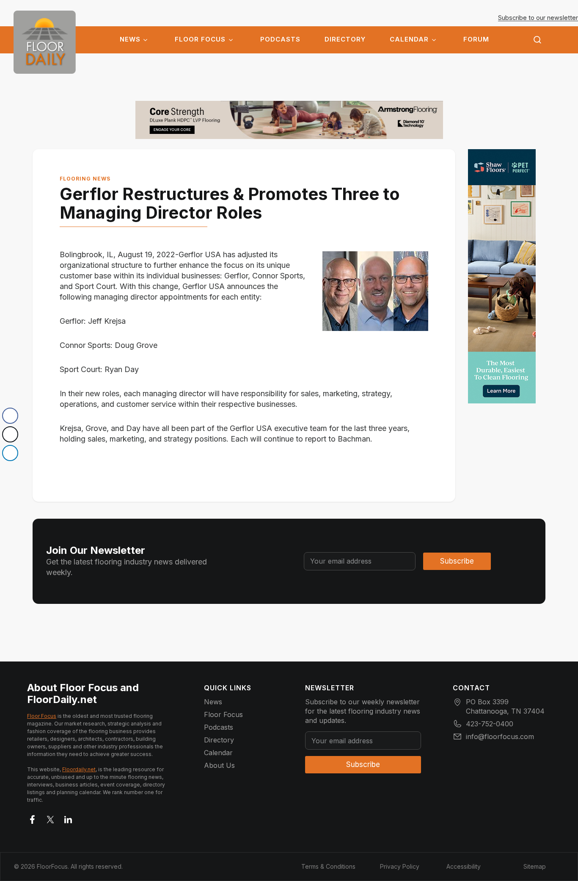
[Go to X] (50, 818)
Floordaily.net (79, 769)
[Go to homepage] (45, 42)
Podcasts (280, 39)
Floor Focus (200, 39)
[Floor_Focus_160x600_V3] (289, 120)
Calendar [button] (409, 39)
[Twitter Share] (10, 434)
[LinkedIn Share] (10, 453)
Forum (476, 39)
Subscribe (457, 561)
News (130, 39)
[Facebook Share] (10, 416)
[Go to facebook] (32, 818)
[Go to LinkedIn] (68, 818)
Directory (345, 39)
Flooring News (85, 178)
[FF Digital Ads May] (502, 276)
